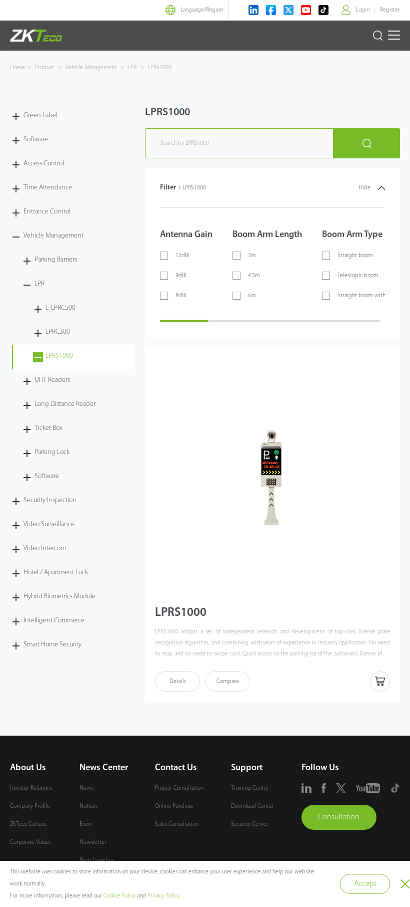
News (86, 788)
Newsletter (93, 842)
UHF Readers (52, 380)
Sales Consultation (176, 824)
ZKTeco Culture (28, 824)
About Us (28, 768)
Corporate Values (30, 842)
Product (45, 68)
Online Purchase (174, 806)
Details (178, 681)
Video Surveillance (49, 524)
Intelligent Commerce (54, 620)
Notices (89, 806)
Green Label (41, 115)
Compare (227, 681)
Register (390, 10)
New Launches (97, 860)
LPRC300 (58, 332)
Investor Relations (31, 788)
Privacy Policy (164, 896)
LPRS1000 (159, 68)
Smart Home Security (53, 644)
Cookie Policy (120, 896)
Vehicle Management (91, 68)
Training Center (250, 788)
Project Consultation (179, 788)
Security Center (249, 824)
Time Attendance (48, 187)
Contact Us (176, 768)
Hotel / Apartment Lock (56, 572)
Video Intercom (45, 548)
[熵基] (36, 36)
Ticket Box (48, 428)
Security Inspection (50, 500)
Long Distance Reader (65, 404)
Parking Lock (52, 452)
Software (36, 139)
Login (363, 10)
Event (86, 824)
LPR (132, 68)
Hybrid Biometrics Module (60, 596)
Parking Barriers (55, 260)
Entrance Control (47, 211)
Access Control (44, 163)
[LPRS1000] (272, 475)
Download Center (252, 806)
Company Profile (30, 806)
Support (246, 768)
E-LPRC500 (61, 308)
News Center (104, 768)
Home (17, 68)
